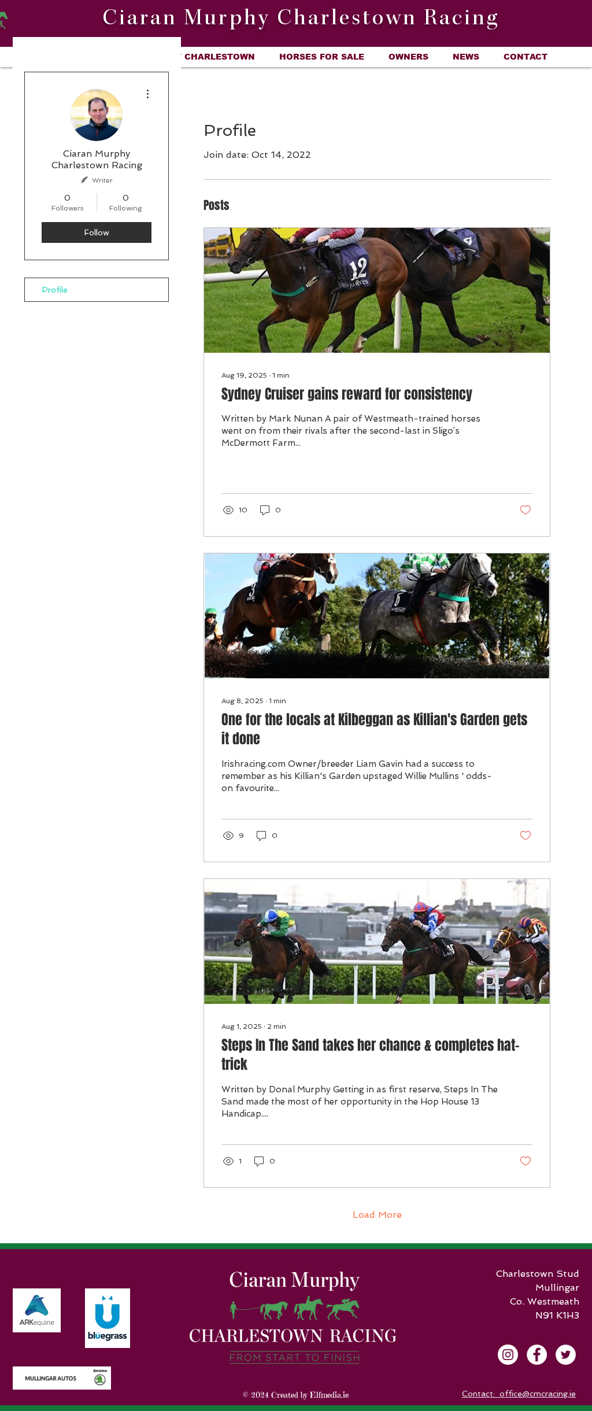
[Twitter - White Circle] (566, 1354)
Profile (55, 289)
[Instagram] (508, 1354)
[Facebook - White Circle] (537, 1354)
